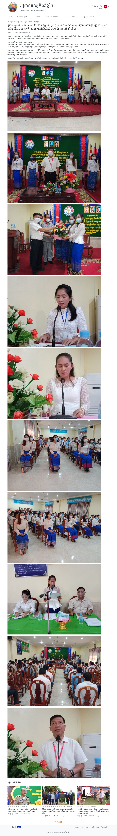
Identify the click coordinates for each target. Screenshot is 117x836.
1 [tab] (55, 822)
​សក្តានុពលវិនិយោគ (88, 17)
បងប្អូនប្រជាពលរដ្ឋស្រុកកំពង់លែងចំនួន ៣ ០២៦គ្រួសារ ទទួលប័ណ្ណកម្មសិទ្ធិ (23, 812)
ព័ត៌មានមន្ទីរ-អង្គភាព (18, 22)
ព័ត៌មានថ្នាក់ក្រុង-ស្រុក (28, 806)
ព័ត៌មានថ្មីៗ (10, 22)
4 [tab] (61, 822)
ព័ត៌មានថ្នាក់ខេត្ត (46, 806)
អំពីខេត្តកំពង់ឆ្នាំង (22, 17)
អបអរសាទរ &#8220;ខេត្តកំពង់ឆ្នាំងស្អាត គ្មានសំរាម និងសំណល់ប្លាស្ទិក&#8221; (57, 810)
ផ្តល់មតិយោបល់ (94, 827)
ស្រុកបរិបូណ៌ (100, 808)
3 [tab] (59, 822)
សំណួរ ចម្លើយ (104, 827)
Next (105, 802)
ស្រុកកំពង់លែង (17, 808)
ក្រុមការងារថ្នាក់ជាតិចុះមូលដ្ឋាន (84, 806)
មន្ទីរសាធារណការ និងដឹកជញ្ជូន (31, 22)
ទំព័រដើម (9, 17)
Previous (11, 802)
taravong (27, 32)
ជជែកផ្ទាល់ (77, 827)
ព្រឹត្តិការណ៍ (59, 806)
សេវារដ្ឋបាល (36, 17)
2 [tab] (58, 822)
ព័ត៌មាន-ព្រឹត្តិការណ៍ (52, 17)
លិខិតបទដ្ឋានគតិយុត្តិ (70, 17)
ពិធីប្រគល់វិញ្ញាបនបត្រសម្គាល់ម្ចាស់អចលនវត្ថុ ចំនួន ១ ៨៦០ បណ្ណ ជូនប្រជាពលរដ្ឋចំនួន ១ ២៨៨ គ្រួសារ (92, 812)
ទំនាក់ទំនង (85, 827)
